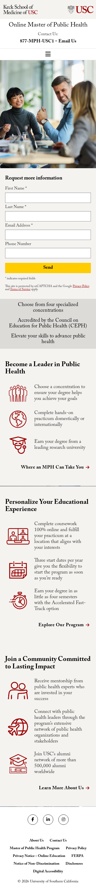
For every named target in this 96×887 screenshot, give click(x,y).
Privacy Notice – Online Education (39, 856)
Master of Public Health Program (35, 849)
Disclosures (74, 864)
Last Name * (15, 207)
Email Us (67, 42)
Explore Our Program (61, 626)
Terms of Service (20, 289)
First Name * (16, 189)
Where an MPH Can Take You (52, 468)
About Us (36, 841)
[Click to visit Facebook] (33, 819)
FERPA (77, 856)
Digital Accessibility (48, 872)
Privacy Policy (81, 286)
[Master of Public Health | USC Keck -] (25, 9)
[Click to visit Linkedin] (48, 819)
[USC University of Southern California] (80, 9)
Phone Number (18, 244)
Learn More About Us (61, 789)
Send (48, 268)
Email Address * (19, 226)
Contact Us (58, 841)
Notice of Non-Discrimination (36, 864)
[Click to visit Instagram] (63, 819)
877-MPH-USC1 (37, 42)
